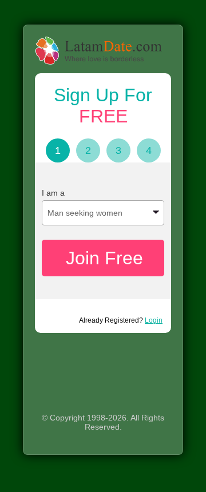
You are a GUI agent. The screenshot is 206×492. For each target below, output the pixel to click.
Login (154, 320)
